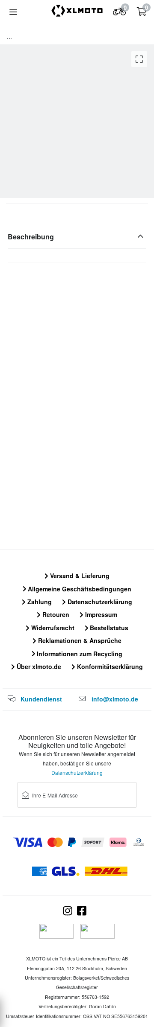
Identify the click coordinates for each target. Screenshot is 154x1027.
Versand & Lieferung (79, 575)
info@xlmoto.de (115, 699)
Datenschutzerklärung (99, 601)
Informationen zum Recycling (78, 653)
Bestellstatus (108, 627)
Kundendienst (41, 699)
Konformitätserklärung (109, 666)
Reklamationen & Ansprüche (78, 640)
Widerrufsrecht (52, 627)
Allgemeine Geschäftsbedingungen (78, 589)
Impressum (100, 614)
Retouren (55, 614)
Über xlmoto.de (38, 666)
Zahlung (39, 601)
